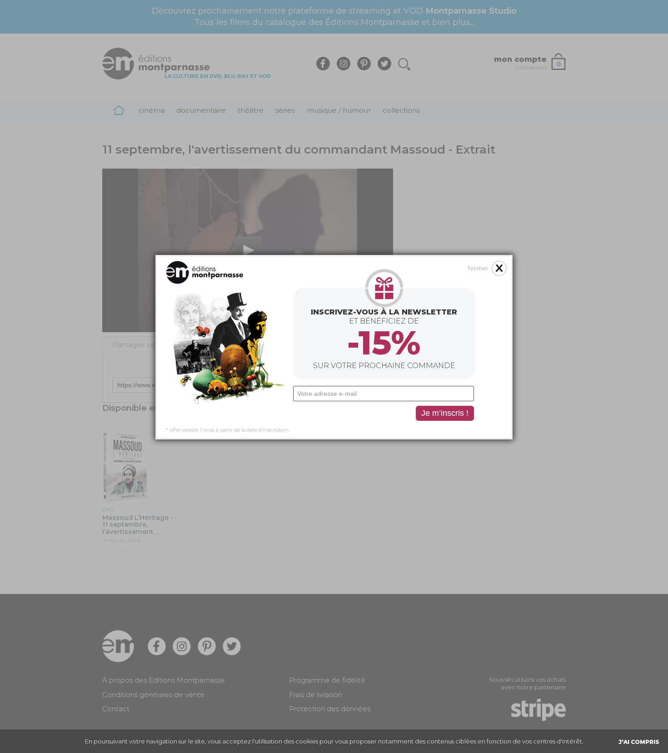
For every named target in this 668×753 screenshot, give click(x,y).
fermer (478, 268)
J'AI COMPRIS (638, 741)
